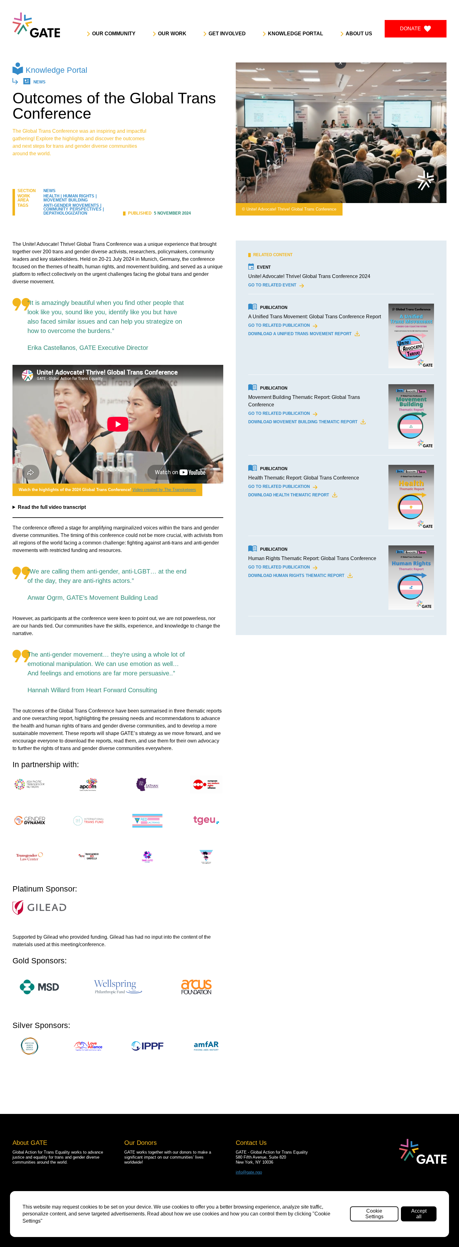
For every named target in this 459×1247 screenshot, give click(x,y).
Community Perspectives (72, 209)
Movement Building (65, 200)
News (39, 82)
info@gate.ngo (249, 1172)
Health (51, 196)
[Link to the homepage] (36, 24)
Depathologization (65, 213)
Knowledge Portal (56, 70)
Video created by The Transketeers (164, 489)
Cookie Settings (374, 1213)
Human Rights (78, 196)
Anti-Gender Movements (71, 205)
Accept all (419, 1213)
